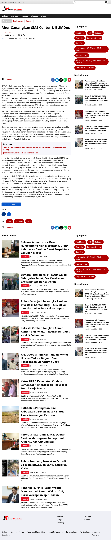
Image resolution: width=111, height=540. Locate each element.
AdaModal (80, 33)
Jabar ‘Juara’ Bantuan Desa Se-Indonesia (20, 153)
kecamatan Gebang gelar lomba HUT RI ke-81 (91, 61)
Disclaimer (6, 535)
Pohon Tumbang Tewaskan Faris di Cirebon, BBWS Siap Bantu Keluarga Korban (44, 464)
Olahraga (34, 16)
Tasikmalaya (18, 21)
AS (90, 33)
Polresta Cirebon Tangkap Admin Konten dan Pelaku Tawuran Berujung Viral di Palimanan (97, 128)
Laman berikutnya (10, 204)
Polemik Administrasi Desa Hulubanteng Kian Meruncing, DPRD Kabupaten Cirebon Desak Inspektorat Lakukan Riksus (97, 84)
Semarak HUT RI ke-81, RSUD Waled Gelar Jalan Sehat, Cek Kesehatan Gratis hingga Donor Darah (96, 99)
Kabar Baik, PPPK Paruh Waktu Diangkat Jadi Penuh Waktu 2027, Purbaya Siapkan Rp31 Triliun (42, 491)
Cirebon (44, 16)
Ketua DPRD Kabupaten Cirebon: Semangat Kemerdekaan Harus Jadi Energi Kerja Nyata (44, 384)
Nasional (5, 16)
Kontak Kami (85, 532)
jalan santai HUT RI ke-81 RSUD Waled (88, 49)
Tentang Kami (71, 532)
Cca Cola (79, 43)
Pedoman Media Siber (36, 532)
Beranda (6, 21)
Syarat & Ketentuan (56, 532)
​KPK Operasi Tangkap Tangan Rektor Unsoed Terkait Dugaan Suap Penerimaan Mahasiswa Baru (96, 142)
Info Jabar (14, 16)
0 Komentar (9, 79)
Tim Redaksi (6, 32)
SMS (29, 221)
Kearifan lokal (81, 55)
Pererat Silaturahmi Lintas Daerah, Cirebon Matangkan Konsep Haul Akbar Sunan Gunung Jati (43, 438)
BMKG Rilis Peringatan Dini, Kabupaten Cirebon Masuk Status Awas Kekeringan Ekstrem (42, 411)
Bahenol (98, 33)
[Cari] (106, 2)
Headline (25, 257)
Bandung (24, 16)
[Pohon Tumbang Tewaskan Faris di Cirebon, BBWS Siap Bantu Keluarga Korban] (10, 468)
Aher (9, 221)
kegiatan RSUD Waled (85, 68)
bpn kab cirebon (94, 38)
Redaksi (5, 532)
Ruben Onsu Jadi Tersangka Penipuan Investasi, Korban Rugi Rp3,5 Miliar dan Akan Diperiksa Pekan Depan (97, 114)
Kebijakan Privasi (17, 532)
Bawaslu (79, 38)
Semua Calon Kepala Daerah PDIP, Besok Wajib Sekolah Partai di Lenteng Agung (34, 148)
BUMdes (19, 221)
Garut (28, 21)
